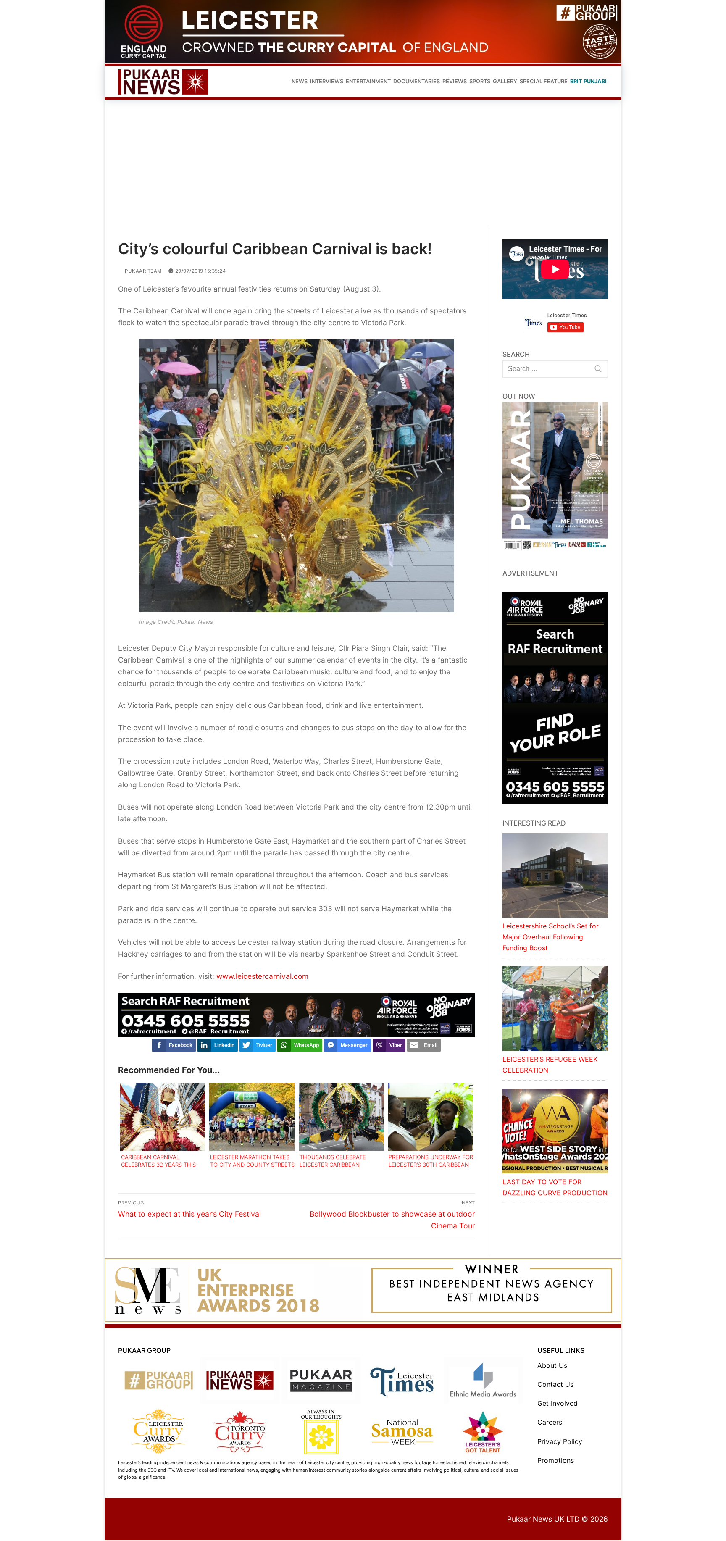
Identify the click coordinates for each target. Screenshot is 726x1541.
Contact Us (555, 1385)
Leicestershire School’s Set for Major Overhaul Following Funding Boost (550, 938)
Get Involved (557, 1404)
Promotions (555, 1461)
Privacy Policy (559, 1442)
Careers (549, 1423)
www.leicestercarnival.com (262, 977)
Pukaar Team (143, 272)
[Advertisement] (363, 165)
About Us (552, 1366)
